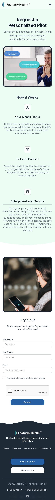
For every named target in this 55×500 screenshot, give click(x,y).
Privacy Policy (14, 490)
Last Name (8, 352)
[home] (15, 4)
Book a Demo (27, 461)
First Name (8, 339)
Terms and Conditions (36, 490)
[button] (50, 4)
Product (17, 448)
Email (5, 365)
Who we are (30, 448)
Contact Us (45, 448)
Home (6, 448)
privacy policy (38, 378)
